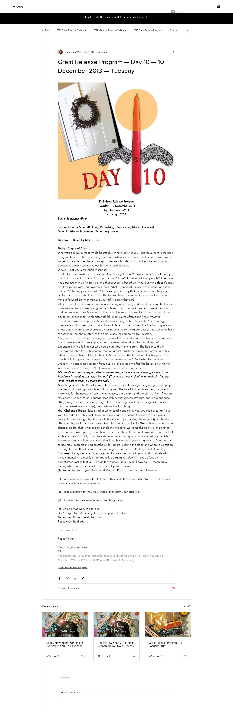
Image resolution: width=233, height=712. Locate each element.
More (171, 30)
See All (187, 605)
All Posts (46, 30)
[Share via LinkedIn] (74, 578)
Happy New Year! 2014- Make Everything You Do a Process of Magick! (64, 644)
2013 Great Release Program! (148, 30)
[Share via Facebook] (59, 578)
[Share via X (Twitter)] (67, 578)
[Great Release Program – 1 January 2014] (168, 624)
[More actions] (173, 52)
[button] (218, 6)
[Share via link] (82, 578)
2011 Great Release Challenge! (72, 30)
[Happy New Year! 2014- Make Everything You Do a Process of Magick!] (65, 624)
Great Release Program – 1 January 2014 (165, 644)
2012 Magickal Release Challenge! (110, 30)
